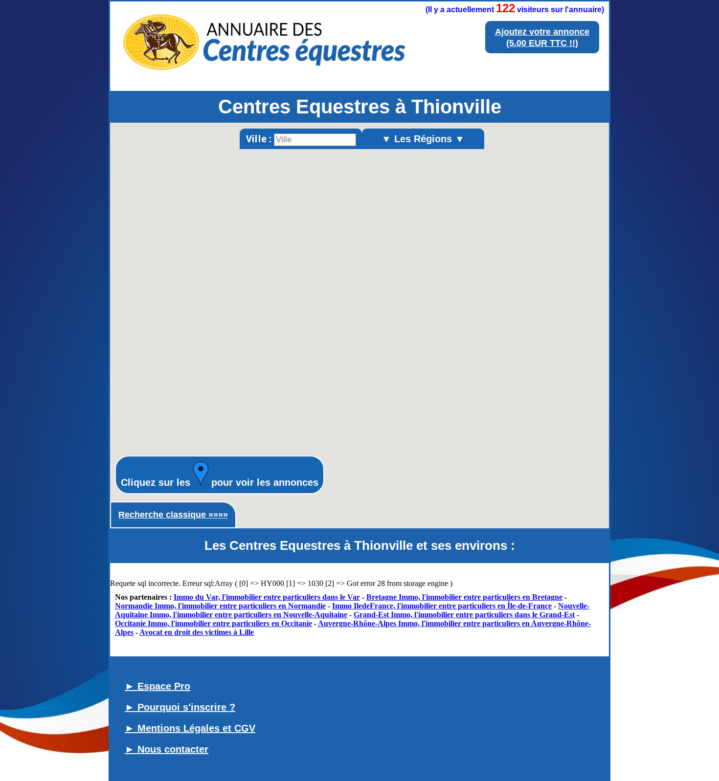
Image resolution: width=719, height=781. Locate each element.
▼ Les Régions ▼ (423, 138)
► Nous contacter (166, 749)
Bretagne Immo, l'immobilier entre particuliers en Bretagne (464, 597)
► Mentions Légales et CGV (190, 728)
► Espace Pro (157, 686)
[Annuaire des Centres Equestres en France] (263, 76)
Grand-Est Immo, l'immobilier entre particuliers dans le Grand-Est (464, 614)
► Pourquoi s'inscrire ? (180, 707)
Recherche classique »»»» (173, 515)
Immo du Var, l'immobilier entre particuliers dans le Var (267, 597)
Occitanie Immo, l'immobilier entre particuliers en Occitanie (213, 623)
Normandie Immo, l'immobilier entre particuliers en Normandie (220, 606)
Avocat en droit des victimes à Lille (196, 632)
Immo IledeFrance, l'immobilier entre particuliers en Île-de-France (442, 606)
